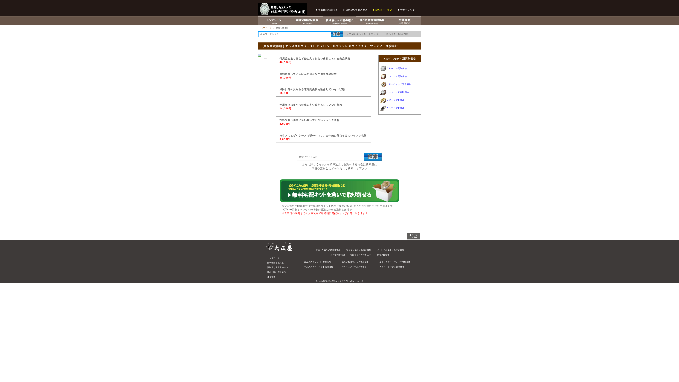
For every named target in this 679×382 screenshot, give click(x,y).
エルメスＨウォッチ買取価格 (355, 262)
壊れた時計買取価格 (276, 272)
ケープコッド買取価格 (398, 92)
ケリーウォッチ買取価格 (399, 84)
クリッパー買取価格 (397, 68)
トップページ (265, 28)
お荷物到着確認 (337, 255)
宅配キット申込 (383, 10)
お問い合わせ (383, 255)
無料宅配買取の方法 (356, 10)
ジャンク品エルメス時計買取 (390, 250)
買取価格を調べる (328, 10)
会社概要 (271, 277)
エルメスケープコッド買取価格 (318, 267)
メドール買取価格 (396, 100)
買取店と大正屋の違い (277, 267)
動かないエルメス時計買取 (358, 250)
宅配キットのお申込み (360, 255)
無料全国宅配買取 (275, 263)
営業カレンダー (408, 10)
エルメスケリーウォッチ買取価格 (395, 262)
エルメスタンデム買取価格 (391, 267)
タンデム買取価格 (396, 108)
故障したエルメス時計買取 (328, 250)
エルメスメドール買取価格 (354, 267)
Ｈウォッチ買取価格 (397, 76)
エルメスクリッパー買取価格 (317, 262)
